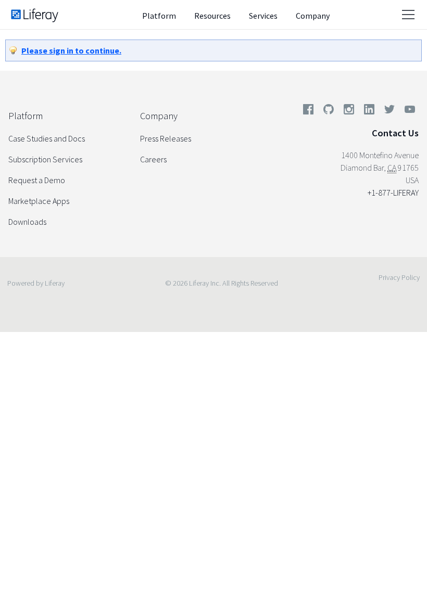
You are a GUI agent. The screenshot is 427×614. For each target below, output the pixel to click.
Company (313, 15)
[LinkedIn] (369, 111)
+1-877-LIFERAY (393, 192)
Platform (159, 15)
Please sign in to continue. (71, 50)
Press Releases (165, 138)
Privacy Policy (399, 277)
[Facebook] (308, 111)
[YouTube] (407, 111)
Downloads (27, 221)
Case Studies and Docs (46, 138)
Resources (212, 15)
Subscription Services (45, 159)
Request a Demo (36, 180)
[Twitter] (389, 111)
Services (263, 15)
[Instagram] (349, 111)
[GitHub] (328, 111)
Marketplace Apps (38, 201)
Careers (153, 159)
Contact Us (395, 133)
